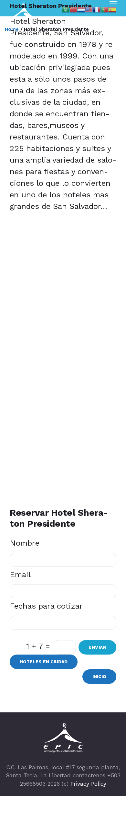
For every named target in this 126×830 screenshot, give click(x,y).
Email (20, 574)
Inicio (99, 676)
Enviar (97, 647)
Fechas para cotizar (46, 606)
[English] (89, 8)
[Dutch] (81, 8)
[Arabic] (65, 8)
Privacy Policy (88, 784)
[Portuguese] (104, 8)
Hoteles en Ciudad (44, 661)
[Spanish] (112, 8)
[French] (96, 8)
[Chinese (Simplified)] (73, 8)
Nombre (24, 543)
